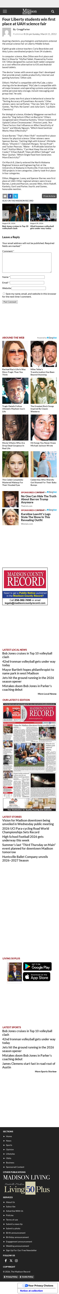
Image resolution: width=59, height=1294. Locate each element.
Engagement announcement (19, 1241)
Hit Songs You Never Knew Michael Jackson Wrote (43, 444)
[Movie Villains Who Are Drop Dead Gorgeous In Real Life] (15, 428)
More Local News (47, 693)
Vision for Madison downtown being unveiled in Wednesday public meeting (28, 822)
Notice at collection (31, 1290)
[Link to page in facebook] (10, 196)
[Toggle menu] (5, 11)
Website (6, 288)
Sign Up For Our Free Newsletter (21, 1250)
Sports (9, 1145)
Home (9, 1136)
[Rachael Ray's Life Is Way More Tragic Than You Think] (15, 354)
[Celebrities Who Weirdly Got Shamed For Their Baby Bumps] (44, 464)
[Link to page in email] (5, 196)
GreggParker (23, 29)
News (8, 1140)
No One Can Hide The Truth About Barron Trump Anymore (38, 501)
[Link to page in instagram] (16, 1260)
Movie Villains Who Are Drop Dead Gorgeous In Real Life (13, 445)
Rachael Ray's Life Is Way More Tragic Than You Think (14, 372)
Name (6, 276)
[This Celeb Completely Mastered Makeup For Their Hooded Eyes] (15, 464)
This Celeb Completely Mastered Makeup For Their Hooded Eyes (12, 482)
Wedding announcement (17, 1246)
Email (5, 282)
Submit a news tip (14, 1224)
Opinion (10, 1149)
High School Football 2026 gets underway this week (23, 838)
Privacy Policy (11, 1277)
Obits (8, 1158)
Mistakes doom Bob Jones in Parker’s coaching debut (27, 687)
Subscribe (10, 1206)
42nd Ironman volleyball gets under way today (42, 227)
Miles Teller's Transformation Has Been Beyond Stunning (42, 372)
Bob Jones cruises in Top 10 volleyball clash (15, 227)
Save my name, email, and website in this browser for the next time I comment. (29, 295)
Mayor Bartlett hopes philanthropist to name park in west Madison (28, 671)
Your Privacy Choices (40, 1285)
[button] (52, 11)
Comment (8, 251)
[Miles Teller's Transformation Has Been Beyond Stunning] (44, 354)
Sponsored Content (15, 1167)
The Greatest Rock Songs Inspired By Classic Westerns (42, 409)
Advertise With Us (14, 1211)
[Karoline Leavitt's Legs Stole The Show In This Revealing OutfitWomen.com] (10, 517)
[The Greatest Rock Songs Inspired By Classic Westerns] (44, 391)
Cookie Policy (27, 1277)
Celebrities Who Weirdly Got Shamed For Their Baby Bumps (43, 482)
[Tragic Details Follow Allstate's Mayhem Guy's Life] (15, 391)
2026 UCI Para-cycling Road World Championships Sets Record (25, 830)
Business (10, 1162)
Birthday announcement (17, 1237)
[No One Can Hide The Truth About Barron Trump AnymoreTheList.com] (10, 499)
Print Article (49, 196)
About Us (10, 1202)
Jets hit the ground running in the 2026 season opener (28, 679)
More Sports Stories (45, 1071)
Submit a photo (13, 1228)
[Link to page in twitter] (15, 196)
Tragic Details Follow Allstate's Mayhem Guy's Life (13, 409)
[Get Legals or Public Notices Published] (25, 604)
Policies (9, 1215)
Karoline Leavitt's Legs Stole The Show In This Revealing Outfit (36, 518)
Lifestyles (10, 1154)
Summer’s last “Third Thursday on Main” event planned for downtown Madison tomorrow (29, 848)
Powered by (42, 492)
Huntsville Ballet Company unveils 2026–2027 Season (25, 858)
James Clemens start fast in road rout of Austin (28, 1065)
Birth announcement (15, 1232)
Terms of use (12, 1219)
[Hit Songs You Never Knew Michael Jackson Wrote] (44, 428)
